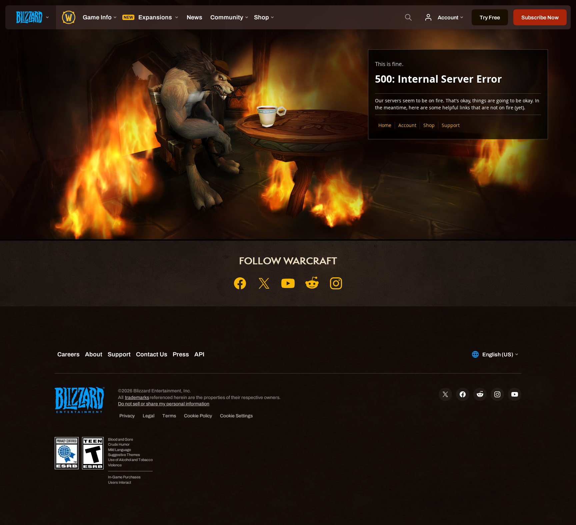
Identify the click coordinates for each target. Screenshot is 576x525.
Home (384, 125)
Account (407, 125)
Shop (429, 125)
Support (451, 125)
